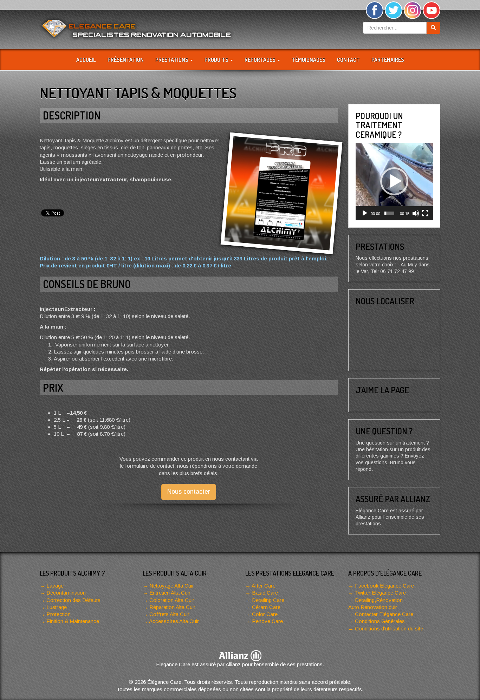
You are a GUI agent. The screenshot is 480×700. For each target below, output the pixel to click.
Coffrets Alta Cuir (169, 614)
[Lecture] (364, 213)
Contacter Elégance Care (384, 614)
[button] (394, 181)
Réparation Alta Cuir (172, 607)
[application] (394, 181)
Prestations (172, 59)
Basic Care (265, 593)
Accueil (86, 59)
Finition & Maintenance (72, 621)
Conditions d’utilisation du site (389, 628)
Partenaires (387, 59)
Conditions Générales (380, 621)
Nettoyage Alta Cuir (171, 586)
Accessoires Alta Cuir (174, 621)
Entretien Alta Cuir (169, 593)
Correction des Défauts (73, 600)
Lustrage (56, 607)
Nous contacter (188, 491)
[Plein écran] (425, 213)
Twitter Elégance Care (380, 593)
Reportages (261, 59)
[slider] (389, 213)
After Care (263, 586)
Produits (217, 59)
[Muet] (415, 213)
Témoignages (308, 59)
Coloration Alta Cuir (171, 600)
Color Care (265, 614)
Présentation (126, 59)
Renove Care (267, 621)
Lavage (55, 586)
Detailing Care (268, 600)
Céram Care (266, 607)
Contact (348, 59)
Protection (58, 614)
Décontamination (66, 593)
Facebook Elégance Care (384, 586)
